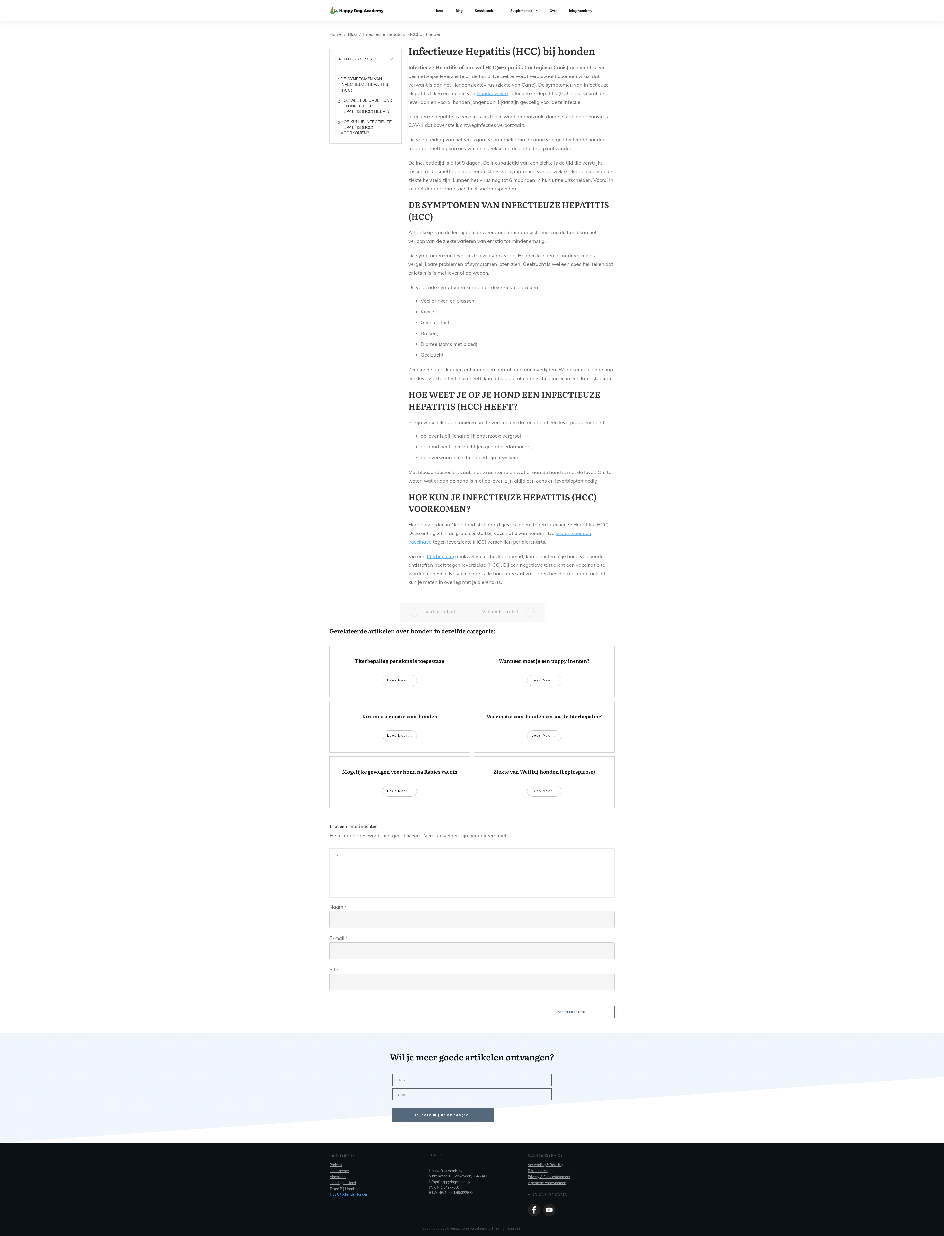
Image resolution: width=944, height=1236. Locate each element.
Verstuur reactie (572, 1012)
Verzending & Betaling (545, 1165)
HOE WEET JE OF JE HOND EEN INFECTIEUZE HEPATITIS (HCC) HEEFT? (366, 106)
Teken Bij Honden (344, 1189)
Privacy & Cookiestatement (549, 1177)
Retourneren (538, 1171)
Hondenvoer (339, 1171)
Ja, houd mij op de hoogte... (443, 1115)
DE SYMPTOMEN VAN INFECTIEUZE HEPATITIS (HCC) (364, 84)
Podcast (336, 1165)
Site (333, 969)
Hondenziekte (492, 93)
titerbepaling (441, 556)
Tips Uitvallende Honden (349, 1194)
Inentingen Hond (343, 1183)
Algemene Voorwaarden (547, 1183)
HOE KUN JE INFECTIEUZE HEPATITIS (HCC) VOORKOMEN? (366, 127)
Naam (338, 907)
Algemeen (338, 1177)
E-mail (338, 938)
